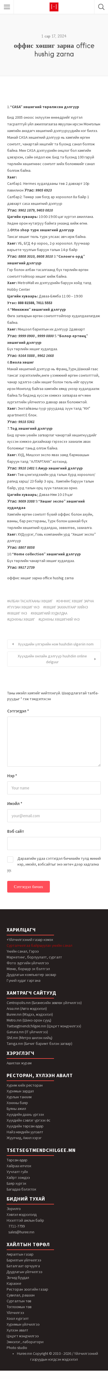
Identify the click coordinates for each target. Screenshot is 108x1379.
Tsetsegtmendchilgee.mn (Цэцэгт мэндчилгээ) (44, 1025)
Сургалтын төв (19, 1300)
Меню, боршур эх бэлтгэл (28, 968)
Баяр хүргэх (16, 1183)
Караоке (14, 1283)
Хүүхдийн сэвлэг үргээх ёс (28, 1120)
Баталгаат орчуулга (23, 1265)
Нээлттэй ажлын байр (25, 1220)
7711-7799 (16, 1226)
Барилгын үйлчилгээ (24, 1260)
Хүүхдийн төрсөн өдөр (25, 1126)
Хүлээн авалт (17, 1330)
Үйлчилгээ (15, 1312)
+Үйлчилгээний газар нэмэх (30, 939)
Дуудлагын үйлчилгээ (24, 1271)
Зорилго (14, 1208)
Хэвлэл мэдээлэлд (22, 1214)
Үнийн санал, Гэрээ (23, 951)
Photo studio (17, 1347)
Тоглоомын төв (19, 1306)
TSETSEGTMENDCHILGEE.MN (41, 1150)
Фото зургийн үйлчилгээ (28, 962)
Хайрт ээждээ (18, 1177)
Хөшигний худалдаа (49, 613)
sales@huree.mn (21, 1231)
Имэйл (14, 803)
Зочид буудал (18, 1277)
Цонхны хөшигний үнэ (60, 619)
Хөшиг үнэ (18, 613)
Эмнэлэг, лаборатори (25, 1341)
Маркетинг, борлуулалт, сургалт (34, 957)
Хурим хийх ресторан (25, 1085)
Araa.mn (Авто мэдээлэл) (27, 1008)
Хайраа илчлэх (19, 1165)
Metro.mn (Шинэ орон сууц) (29, 1020)
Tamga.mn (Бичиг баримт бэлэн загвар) (39, 1043)
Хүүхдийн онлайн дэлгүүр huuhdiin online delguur (52, 659)
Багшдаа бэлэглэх (21, 1189)
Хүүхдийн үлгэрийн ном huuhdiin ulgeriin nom (56, 644)
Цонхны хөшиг (22, 619)
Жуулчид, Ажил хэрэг (24, 1137)
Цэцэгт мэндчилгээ (23, 1335)
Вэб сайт (15, 831)
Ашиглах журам (19, 1062)
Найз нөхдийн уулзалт (25, 1131)
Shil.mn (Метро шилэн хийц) (29, 1037)
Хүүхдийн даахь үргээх (25, 1114)
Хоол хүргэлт (18, 1318)
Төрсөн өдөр (17, 1159)
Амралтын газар (20, 1254)
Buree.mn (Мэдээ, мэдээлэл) (30, 1014)
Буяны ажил (16, 1108)
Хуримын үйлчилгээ (23, 1324)
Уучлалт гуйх (17, 1171)
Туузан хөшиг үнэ (24, 607)
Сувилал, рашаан (21, 1295)
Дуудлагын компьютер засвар (31, 974)
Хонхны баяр (17, 1102)
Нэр (12, 775)
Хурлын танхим (19, 1096)
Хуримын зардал (20, 1091)
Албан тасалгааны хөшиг (31, 601)
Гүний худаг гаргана (23, 980)
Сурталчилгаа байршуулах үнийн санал (39, 945)
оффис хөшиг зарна (76, 601)
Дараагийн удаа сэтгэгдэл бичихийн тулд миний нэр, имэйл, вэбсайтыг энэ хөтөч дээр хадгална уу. (54, 864)
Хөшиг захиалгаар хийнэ (66, 607)
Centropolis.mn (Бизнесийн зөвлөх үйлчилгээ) (44, 1002)
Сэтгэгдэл (18, 711)
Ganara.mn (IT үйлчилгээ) (27, 1031)
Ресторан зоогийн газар (27, 1289)
